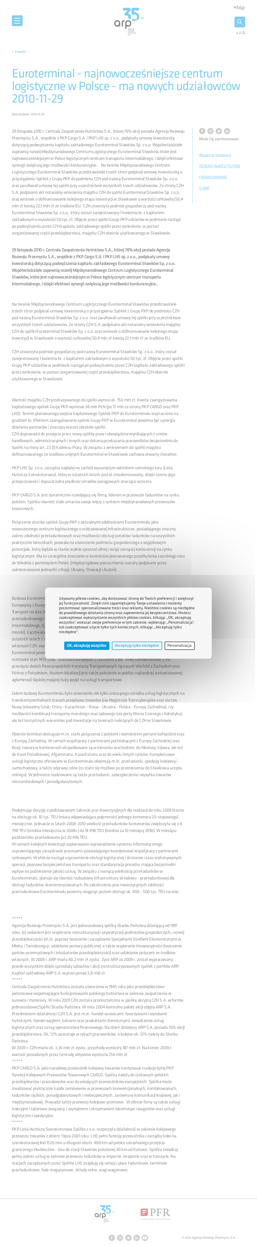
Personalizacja (179, 645)
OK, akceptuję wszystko (86, 645)
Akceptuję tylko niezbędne (137, 645)
